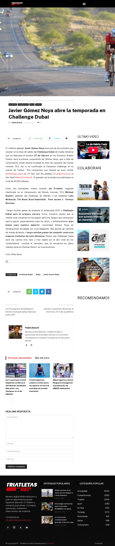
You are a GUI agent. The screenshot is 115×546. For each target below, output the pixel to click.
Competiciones (23, 104)
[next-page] (12, 399)
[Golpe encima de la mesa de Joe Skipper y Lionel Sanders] (47, 493)
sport (32, 104)
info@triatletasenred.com (18, 520)
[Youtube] (27, 528)
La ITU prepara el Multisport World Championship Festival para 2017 (20, 311)
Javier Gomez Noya (51, 274)
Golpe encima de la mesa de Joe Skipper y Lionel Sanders (64, 492)
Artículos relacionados (20, 358)
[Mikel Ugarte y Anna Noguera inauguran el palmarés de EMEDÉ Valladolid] (63, 370)
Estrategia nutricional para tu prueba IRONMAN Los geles (64, 506)
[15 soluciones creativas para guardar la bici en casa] (47, 520)
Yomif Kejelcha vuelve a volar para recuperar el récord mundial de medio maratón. (39, 386)
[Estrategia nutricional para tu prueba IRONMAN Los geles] (47, 506)
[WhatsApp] (29, 291)
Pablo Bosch (17, 123)
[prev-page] (7, 399)
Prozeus (50, 543)
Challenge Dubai (26, 274)
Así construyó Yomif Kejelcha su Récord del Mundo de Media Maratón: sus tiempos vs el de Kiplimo (16, 387)
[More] (66, 138)
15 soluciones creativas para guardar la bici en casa (64, 519)
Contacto (99, 543)
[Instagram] (14, 527)
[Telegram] (42, 291)
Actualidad (20, 101)
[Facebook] (48, 291)
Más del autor (42, 358)
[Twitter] (35, 291)
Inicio (11, 101)
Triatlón (38, 104)
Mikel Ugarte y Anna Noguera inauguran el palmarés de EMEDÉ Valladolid (63, 384)
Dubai (38, 274)
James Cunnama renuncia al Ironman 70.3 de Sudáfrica (58, 310)
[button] (84, 3)
